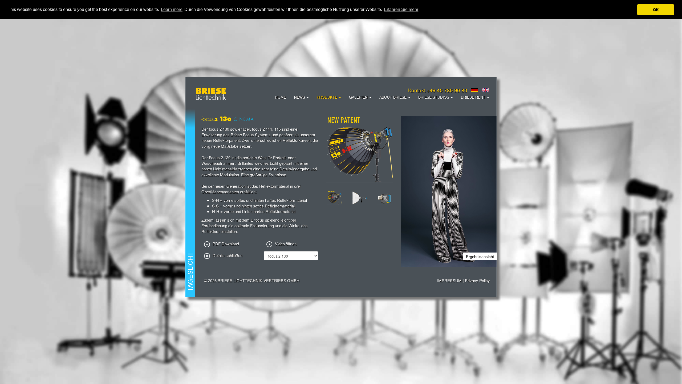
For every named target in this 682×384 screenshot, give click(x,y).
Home (280, 97)
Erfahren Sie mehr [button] (401, 9)
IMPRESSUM (449, 280)
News (300, 97)
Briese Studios (434, 97)
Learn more (171, 9)
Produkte (327, 97)
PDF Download (226, 243)
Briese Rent (473, 97)
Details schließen (227, 255)
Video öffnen (286, 243)
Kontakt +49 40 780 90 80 (437, 90)
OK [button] (656, 9)
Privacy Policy (477, 280)
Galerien (359, 97)
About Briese (393, 97)
